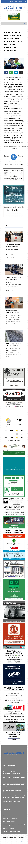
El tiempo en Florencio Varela (14, 440)
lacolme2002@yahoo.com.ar (13, 831)
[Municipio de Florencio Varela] (14, 466)
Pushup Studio (22, 841)
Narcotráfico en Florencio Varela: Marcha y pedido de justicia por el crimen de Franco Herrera (14, 784)
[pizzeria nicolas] (14, 527)
